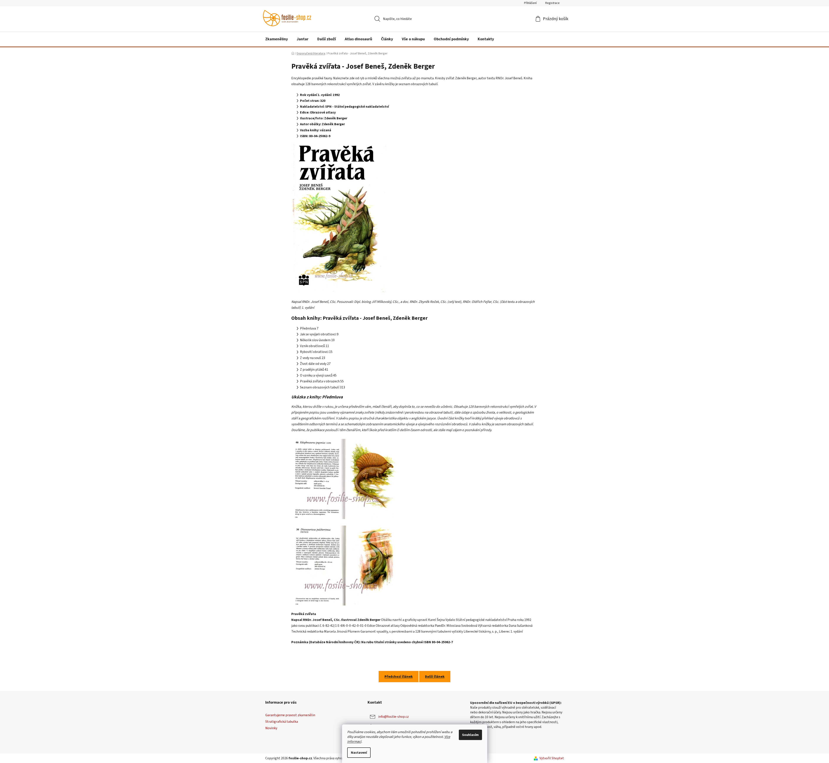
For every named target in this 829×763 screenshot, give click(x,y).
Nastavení (359, 752)
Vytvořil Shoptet (551, 758)
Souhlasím (470, 734)
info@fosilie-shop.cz (393, 716)
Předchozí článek (398, 676)
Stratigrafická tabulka (281, 721)
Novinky (271, 728)
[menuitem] (276, 39)
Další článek (435, 676)
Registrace (552, 3)
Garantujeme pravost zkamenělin (290, 715)
